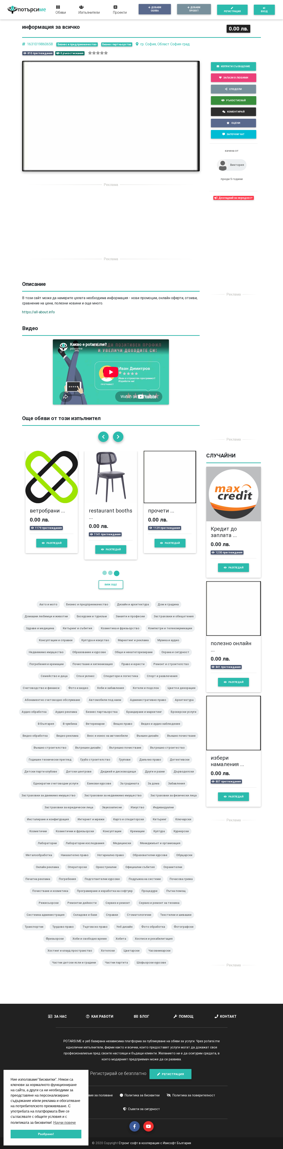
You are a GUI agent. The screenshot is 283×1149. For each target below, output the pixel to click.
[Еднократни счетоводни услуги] (57, 789)
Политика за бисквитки (142, 1095)
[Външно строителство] (52, 753)
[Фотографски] (185, 932)
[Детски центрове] (80, 777)
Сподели (235, 89)
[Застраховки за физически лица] (175, 801)
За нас (60, 1016)
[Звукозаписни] (113, 813)
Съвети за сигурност (144, 1109)
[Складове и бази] (87, 920)
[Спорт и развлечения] (164, 682)
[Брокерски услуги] (185, 717)
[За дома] (155, 789)
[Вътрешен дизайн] (90, 753)
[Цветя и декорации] (183, 694)
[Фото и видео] (80, 694)
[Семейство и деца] (56, 682)
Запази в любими (235, 77)
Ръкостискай (236, 100)
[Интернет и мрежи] (93, 825)
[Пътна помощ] (178, 897)
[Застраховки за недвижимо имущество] (115, 801)
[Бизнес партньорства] (103, 717)
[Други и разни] (156, 777)
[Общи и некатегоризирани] (135, 658)
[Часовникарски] (161, 956)
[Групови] (126, 765)
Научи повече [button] (64, 1122)
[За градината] (131, 789)
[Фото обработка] (155, 932)
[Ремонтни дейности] (84, 908)
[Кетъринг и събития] (79, 634)
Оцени (235, 122)
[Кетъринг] (161, 825)
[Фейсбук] (134, 1126)
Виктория (237, 165)
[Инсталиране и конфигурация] (49, 825)
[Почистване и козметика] (52, 897)
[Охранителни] (174, 873)
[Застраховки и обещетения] (175, 622)
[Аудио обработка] (36, 717)
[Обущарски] (186, 861)
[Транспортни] (36, 932)
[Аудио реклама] (68, 717)
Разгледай (53, 543)
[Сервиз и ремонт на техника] (160, 908)
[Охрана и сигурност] (177, 658)
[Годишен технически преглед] (52, 765)
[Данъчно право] (152, 765)
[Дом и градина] (170, 610)
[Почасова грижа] (183, 885)
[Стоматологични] (140, 920)
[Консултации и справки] (57, 646)
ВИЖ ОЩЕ (111, 584)
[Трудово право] (65, 932)
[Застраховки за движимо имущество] (50, 801)
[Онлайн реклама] (49, 873)
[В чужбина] (71, 729)
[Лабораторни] (49, 849)
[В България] (47, 729)
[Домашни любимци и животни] (48, 622)
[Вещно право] (124, 729)
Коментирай (236, 111)
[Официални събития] (142, 873)
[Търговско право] (97, 932)
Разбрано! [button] (46, 1134)
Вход (264, 11)
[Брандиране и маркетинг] (146, 717)
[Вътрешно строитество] (169, 753)
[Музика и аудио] (170, 646)
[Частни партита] (118, 968)
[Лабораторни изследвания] (86, 849)
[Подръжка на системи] (146, 885)
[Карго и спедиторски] (130, 825)
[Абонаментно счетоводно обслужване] (54, 706)
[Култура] (161, 837)
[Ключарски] (185, 825)
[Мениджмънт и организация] (161, 849)
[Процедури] (151, 897)
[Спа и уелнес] (87, 682)
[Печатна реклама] (39, 885)
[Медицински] (123, 849)
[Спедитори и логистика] (122, 682)
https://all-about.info (38, 312)
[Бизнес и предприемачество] (88, 610)
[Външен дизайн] (149, 741)
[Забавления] (178, 789)
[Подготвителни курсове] (104, 885)
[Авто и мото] (50, 610)
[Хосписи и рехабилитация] (155, 944)
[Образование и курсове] (91, 658)
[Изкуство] (139, 813)
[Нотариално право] (112, 861)
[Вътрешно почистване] (127, 753)
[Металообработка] (40, 861)
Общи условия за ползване (92, 1095)
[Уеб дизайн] (126, 932)
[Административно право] (149, 706)
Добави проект (195, 9)
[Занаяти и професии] (132, 622)
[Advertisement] (111, 222)
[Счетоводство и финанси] (43, 694)
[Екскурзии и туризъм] (93, 622)
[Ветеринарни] (97, 729)
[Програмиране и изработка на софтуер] (106, 897)
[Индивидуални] (165, 813)
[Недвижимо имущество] (48, 658)
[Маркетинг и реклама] (135, 646)
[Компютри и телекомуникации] (171, 634)
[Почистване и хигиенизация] (94, 670)
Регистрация (232, 11)
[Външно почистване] (183, 741)
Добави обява (156, 9)
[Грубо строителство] (97, 765)
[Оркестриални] (108, 873)
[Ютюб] (148, 1126)
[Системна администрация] (47, 920)
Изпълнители (89, 12)
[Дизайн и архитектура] (134, 610)
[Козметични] (40, 837)
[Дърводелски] (185, 777)
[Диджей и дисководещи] (120, 777)
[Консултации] (114, 837)
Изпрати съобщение (235, 66)
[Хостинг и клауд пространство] (71, 956)
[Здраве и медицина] (41, 634)
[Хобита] (122, 944)
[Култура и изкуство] (97, 646)
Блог (144, 1016)
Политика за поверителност (193, 1095)
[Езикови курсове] (100, 789)
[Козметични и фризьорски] (76, 837)
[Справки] (113, 920)
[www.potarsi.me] (27, 10)
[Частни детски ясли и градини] (75, 968)
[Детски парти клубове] (42, 777)
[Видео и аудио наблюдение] (162, 729)
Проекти (120, 12)
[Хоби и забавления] (112, 694)
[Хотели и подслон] (147, 694)
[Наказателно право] (76, 861)
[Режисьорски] (50, 908)
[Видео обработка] (37, 741)
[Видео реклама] (69, 741)
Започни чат (236, 134)
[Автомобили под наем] (106, 706)
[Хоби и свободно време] (91, 944)
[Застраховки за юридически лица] (70, 813)
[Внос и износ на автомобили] (109, 741)
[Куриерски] (183, 837)
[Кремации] (139, 837)
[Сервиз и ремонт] (119, 908)
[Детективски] (181, 765)
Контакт (228, 1016)
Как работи (102, 1016)
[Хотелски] (109, 956)
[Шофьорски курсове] (153, 968)
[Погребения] (69, 885)
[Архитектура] (186, 706)
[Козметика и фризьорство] (121, 634)
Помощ (186, 1016)
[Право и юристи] (135, 670)
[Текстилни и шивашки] (177, 920)
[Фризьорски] (56, 944)
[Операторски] (79, 873)
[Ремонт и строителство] (173, 670)
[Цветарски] (133, 956)
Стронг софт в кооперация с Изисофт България (154, 1143)
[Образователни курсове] (152, 861)
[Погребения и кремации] (48, 670)
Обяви (60, 12)
